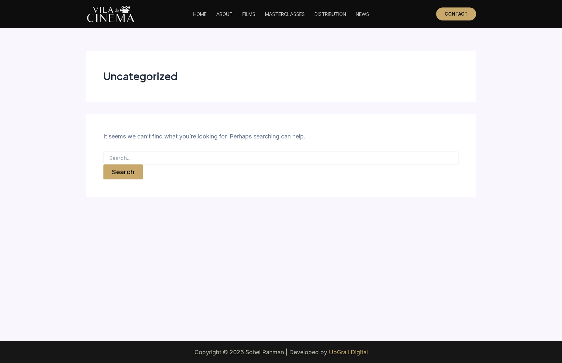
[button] (456, 13)
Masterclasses (285, 14)
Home (200, 14)
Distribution (330, 14)
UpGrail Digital (348, 352)
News (362, 14)
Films (248, 14)
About (224, 14)
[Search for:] (281, 158)
